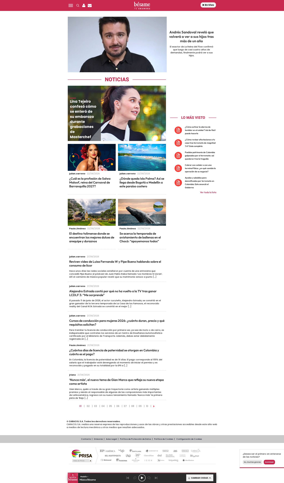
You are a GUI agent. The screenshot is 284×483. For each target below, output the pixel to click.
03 (95, 406)
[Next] (156, 477)
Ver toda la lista (208, 192)
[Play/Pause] (142, 477)
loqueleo (173, 460)
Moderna (121, 460)
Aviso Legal (111, 439)
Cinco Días (148, 455)
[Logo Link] (142, 5)
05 (110, 406)
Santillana (136, 451)
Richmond (106, 460)
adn (184, 451)
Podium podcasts (135, 460)
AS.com (174, 451)
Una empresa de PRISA (82, 453)
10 (147, 406)
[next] (153, 406)
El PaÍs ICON (148, 460)
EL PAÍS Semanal (170, 455)
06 (117, 406)
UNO (128, 455)
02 (88, 406)
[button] (71, 5)
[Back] (127, 477)
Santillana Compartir (152, 451)
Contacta (86, 439)
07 (125, 406)
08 (132, 406)
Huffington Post (112, 455)
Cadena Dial (159, 455)
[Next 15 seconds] (149, 477)
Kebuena (192, 455)
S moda (160, 460)
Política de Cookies (163, 439)
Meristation (188, 460)
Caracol (194, 451)
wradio (137, 455)
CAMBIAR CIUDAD (199, 478)
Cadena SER (164, 451)
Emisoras (98, 439)
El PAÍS (108, 451)
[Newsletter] (90, 5)
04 (103, 406)
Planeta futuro (181, 455)
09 (140, 406)
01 (80, 406)
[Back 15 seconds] (134, 477)
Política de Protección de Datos (135, 439)
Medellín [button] (83, 476)
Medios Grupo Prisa (81, 460)
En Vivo (209, 5)
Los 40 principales (122, 451)
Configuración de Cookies (189, 439)
